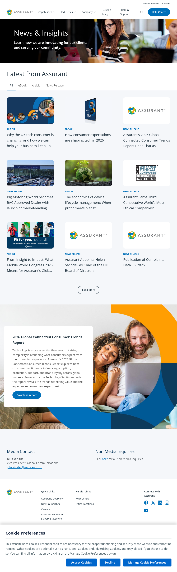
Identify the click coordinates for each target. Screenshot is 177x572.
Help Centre (82, 498)
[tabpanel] (88, 197)
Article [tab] (36, 85)
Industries (67, 12)
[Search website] (141, 12)
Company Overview (52, 498)
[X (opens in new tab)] (153, 503)
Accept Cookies (81, 562)
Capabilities (45, 12)
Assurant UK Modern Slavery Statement (53, 516)
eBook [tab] (22, 85)
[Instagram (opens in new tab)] (167, 503)
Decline (110, 562)
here (105, 459)
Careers (166, 3)
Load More (88, 290)
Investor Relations (151, 3)
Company (87, 12)
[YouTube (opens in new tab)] (146, 510)
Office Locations (85, 504)
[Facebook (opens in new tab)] (146, 503)
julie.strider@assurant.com (24, 467)
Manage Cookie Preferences (147, 562)
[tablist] (88, 76)
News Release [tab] (55, 85)
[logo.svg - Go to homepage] (20, 12)
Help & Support (125, 12)
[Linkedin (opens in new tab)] (160, 503)
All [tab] (11, 85)
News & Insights (106, 12)
